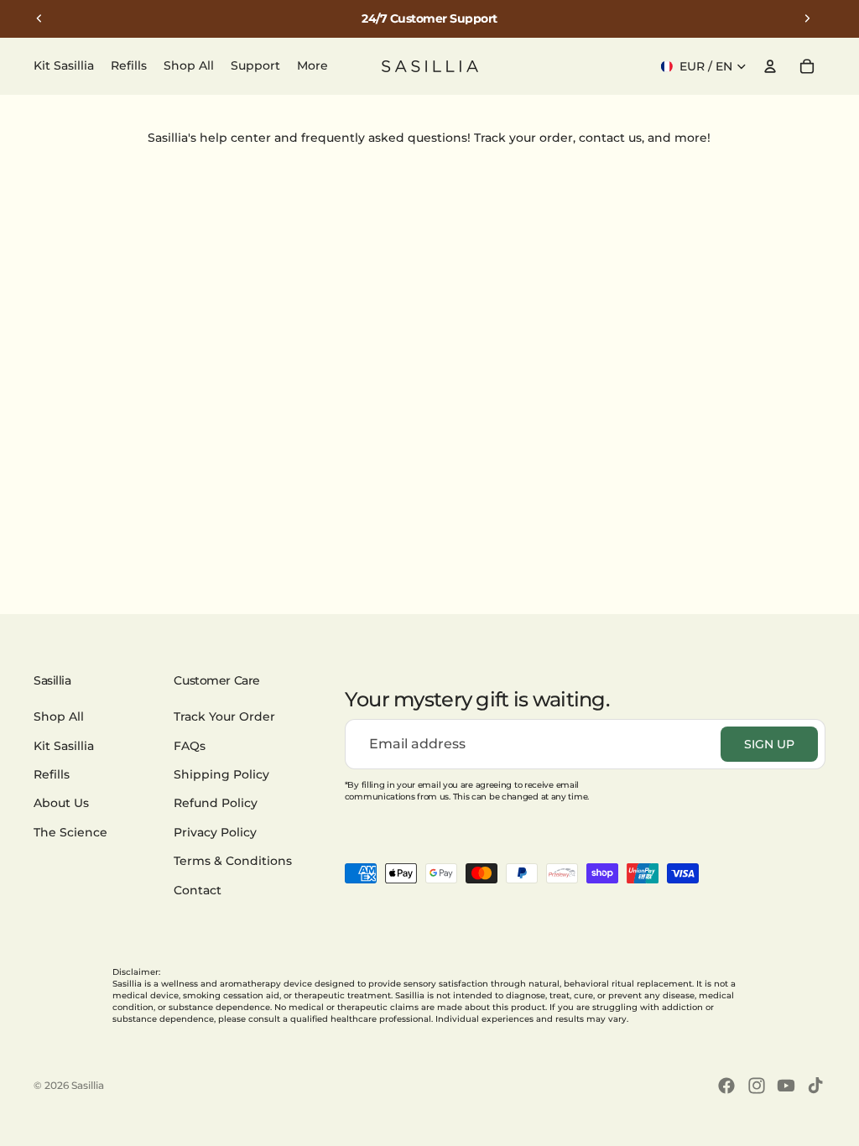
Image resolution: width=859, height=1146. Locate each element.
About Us (61, 802)
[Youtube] (786, 1086)
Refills (52, 774)
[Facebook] (726, 1086)
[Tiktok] (815, 1086)
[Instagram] (757, 1086)
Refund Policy (216, 802)
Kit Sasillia (64, 745)
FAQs (190, 745)
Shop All (59, 716)
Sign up (769, 744)
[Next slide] (807, 18)
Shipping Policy (221, 774)
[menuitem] (312, 66)
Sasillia (87, 1085)
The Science (70, 832)
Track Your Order (224, 716)
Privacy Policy (215, 832)
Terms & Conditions (233, 860)
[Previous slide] (39, 18)
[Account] (770, 66)
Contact (197, 890)
